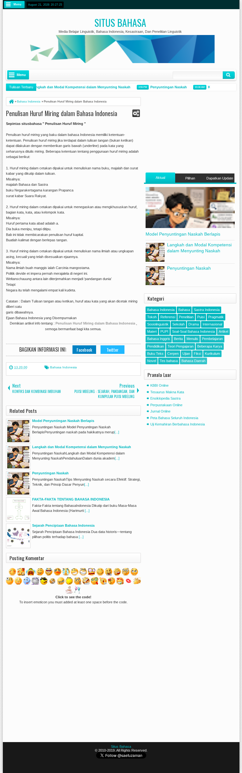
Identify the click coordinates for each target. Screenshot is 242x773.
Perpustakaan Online (166, 405)
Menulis (192, 339)
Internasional (212, 324)
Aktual (160, 177)
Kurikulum (212, 353)
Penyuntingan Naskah (165, 87)
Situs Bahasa (120, 22)
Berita (178, 339)
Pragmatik (216, 317)
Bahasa (184, 310)
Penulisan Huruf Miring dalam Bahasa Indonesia (61, 113)
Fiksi (197, 353)
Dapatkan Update (219, 178)
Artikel (223, 331)
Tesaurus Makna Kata (167, 392)
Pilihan (190, 178)
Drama (193, 324)
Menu (17, 4)
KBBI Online (159, 385)
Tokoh (152, 317)
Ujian (186, 353)
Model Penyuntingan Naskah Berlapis (183, 234)
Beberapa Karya (209, 346)
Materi (152, 331)
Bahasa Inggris (158, 339)
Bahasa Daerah (193, 361)
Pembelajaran (212, 339)
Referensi (167, 317)
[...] (116, 432)
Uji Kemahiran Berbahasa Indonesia (177, 424)
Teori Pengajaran (180, 346)
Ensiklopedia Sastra (165, 398)
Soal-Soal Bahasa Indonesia (193, 331)
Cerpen (173, 353)
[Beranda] (11, 101)
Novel (151, 361)
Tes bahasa (169, 361)
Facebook (84, 349)
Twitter (112, 349)
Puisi (201, 317)
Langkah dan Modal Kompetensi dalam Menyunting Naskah (77, 87)
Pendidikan (155, 346)
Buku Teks (155, 353)
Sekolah (178, 324)
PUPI (164, 331)
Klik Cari (229, 75)
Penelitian (186, 317)
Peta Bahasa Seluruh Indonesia (174, 418)
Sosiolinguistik (158, 324)
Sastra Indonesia (207, 310)
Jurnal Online (160, 411)
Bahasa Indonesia (63, 367)
